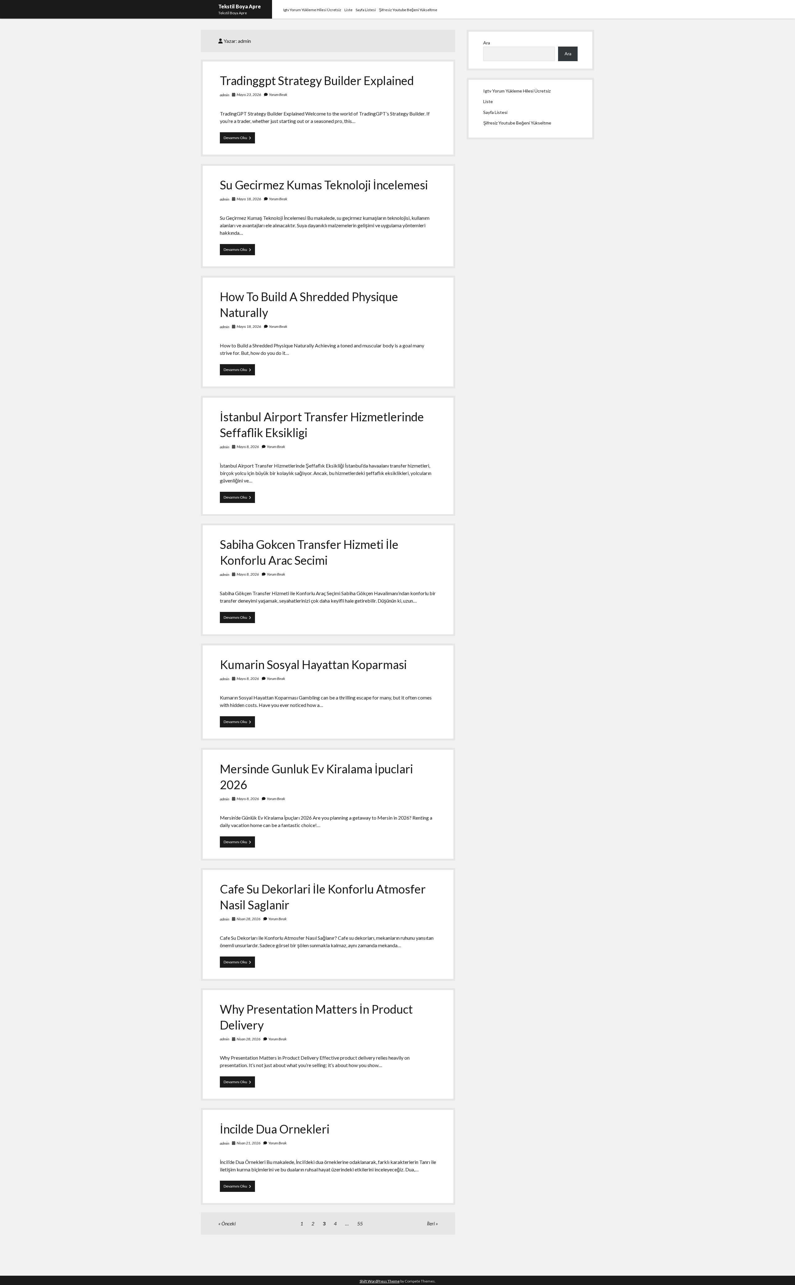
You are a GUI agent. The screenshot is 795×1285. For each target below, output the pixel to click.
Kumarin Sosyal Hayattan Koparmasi (313, 664)
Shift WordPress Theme (380, 1281)
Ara (486, 42)
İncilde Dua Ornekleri (274, 1129)
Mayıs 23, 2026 (249, 94)
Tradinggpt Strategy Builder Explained (317, 80)
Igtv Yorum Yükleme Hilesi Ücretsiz (312, 9)
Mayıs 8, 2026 (248, 446)
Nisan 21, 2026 (249, 1143)
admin (224, 95)
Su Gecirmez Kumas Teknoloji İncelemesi (324, 185)
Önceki (228, 1223)
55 (360, 1223)
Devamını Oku (239, 139)
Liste (348, 9)
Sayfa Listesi (366, 9)
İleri (431, 1223)
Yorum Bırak (278, 94)
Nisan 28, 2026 (249, 918)
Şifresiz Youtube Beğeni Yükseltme (408, 9)
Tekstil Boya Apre (239, 6)
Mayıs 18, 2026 (249, 199)
